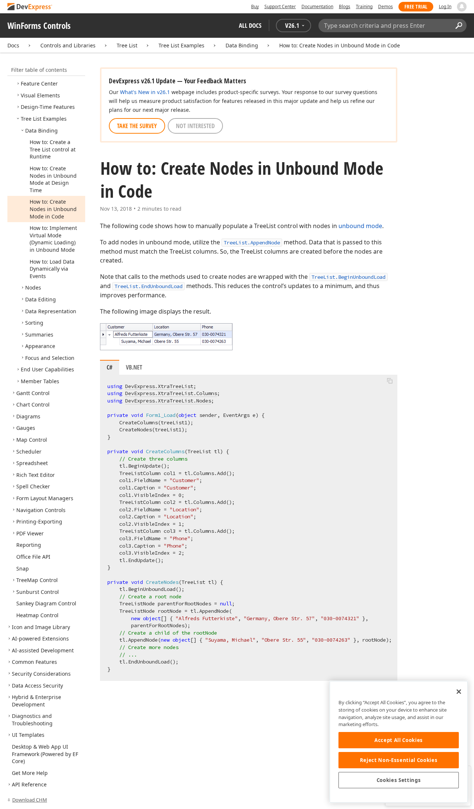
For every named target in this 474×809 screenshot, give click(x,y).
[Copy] (389, 381)
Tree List (127, 45)
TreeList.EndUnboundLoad (148, 286)
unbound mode (360, 226)
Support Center (280, 6)
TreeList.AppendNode (252, 242)
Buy (255, 6)
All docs (250, 25)
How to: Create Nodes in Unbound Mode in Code (339, 45)
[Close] (459, 691)
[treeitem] (39, 83)
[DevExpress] (30, 7)
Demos (385, 6)
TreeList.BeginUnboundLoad (348, 277)
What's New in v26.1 (145, 92)
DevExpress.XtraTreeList (159, 386)
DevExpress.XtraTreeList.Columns (171, 393)
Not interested (195, 126)
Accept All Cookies (398, 740)
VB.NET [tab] (134, 367)
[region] (398, 742)
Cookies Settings (399, 780)
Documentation (317, 6)
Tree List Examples (181, 45)
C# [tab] (110, 367)
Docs (13, 45)
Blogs (344, 6)
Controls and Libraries (68, 45)
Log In (445, 6)
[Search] (459, 25)
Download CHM (29, 799)
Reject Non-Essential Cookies (398, 760)
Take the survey (137, 126)
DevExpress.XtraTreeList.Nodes (168, 400)
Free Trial (415, 6)
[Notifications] (462, 6)
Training (364, 6)
